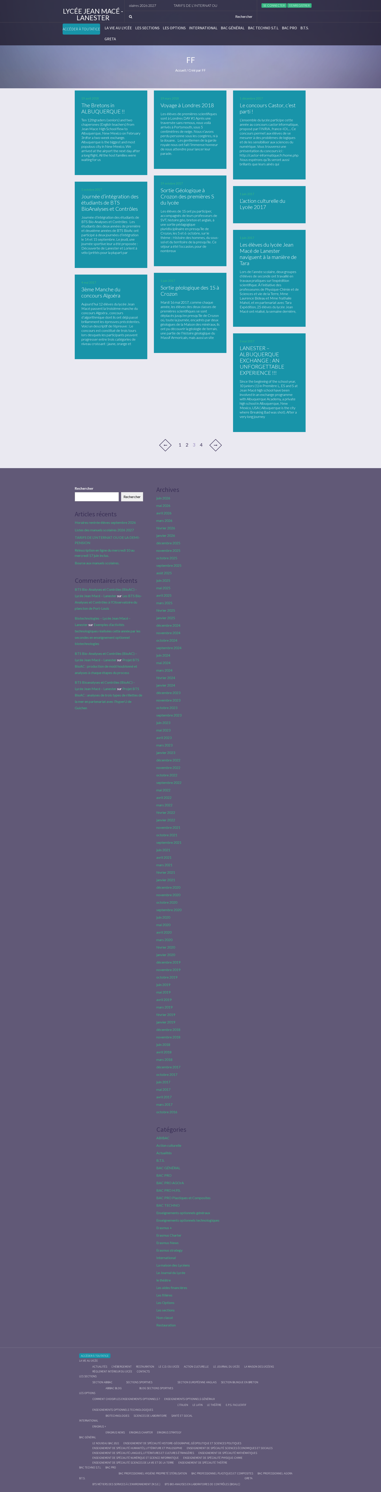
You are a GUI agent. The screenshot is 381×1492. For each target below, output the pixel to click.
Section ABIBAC (102, 1382)
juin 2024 (163, 655)
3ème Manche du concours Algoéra (100, 292)
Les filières (164, 1295)
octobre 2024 (166, 640)
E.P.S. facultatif (236, 1405)
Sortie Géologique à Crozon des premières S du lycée (187, 196)
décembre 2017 (168, 1067)
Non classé (164, 1317)
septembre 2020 (168, 910)
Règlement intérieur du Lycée (112, 1371)
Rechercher (84, 488)
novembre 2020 (168, 895)
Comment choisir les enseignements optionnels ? (126, 1399)
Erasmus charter (141, 1432)
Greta (110, 39)
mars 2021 (164, 865)
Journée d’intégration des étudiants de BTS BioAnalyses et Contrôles (109, 202)
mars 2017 (164, 1104)
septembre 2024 (168, 648)
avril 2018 (164, 1052)
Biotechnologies (117, 1416)
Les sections (147, 28)
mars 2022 (164, 805)
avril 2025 (164, 595)
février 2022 (165, 812)
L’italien (182, 1405)
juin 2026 (163, 498)
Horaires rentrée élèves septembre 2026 (105, 522)
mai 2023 (163, 730)
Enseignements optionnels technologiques (187, 1220)
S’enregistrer (299, 5)
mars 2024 (164, 670)
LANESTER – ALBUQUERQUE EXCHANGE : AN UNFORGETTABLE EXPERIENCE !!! (262, 360)
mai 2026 (163, 505)
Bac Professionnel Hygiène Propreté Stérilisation (153, 1473)
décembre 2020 (168, 887)
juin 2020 (163, 917)
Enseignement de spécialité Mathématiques (227, 1453)
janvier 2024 (165, 685)
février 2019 (165, 1014)
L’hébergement (122, 1366)
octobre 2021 (166, 835)
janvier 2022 (165, 820)
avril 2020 (164, 932)
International (203, 28)
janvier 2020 (165, 955)
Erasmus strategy (169, 1250)
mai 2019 (163, 992)
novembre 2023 (168, 700)
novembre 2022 (168, 767)
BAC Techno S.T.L (263, 28)
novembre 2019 (168, 970)
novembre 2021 (168, 827)
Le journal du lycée (226, 1366)
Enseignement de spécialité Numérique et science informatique (135, 1458)
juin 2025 (163, 580)
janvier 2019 (165, 1022)
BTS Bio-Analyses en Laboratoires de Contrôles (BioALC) (202, 1484)
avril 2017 (164, 1097)
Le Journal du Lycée (170, 1272)
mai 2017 (163, 1089)
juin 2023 (163, 722)
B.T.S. (304, 28)
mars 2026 (164, 520)
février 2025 (165, 610)
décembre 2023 (168, 693)
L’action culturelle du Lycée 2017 (262, 204)
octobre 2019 (166, 977)
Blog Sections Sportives (156, 1388)
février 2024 (165, 678)
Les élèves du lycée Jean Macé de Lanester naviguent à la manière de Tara (268, 253)
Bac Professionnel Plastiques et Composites (222, 1473)
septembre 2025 (168, 565)
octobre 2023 (166, 707)
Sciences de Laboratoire (150, 1416)
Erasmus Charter (168, 1235)
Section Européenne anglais (197, 1382)
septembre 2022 (168, 782)
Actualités (164, 1153)
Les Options (174, 28)
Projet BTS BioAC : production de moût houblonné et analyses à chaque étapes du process (107, 666)
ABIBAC (163, 1138)
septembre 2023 (168, 715)
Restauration (166, 1325)
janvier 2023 (165, 752)
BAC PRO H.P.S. (168, 1190)
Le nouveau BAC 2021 (105, 1443)
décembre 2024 (168, 625)
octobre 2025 (166, 558)
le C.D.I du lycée (169, 1366)
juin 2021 (163, 850)
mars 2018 (164, 1059)
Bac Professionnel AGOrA (275, 1473)
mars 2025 (164, 603)
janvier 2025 (165, 618)
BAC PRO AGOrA (170, 1183)
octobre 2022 (166, 775)
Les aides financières (171, 1287)
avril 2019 (164, 999)
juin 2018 (163, 1044)
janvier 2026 (165, 535)
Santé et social (181, 1416)
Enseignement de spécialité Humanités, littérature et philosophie (137, 1448)
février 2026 (165, 528)
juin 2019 (163, 984)
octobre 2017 (166, 1074)
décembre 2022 (168, 760)
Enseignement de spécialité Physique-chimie (213, 1458)
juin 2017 (163, 1082)
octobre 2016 (166, 1112)
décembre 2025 (168, 543)
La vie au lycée (118, 28)
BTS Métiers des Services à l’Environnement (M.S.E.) (126, 1484)
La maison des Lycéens (173, 1265)
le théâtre (163, 1280)
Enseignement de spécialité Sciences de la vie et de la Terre (133, 1462)
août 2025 (164, 573)
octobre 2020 (166, 902)
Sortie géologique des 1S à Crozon (190, 290)
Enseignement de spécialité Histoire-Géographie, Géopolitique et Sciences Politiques (182, 1443)
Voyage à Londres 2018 (187, 105)
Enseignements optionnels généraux (183, 1213)
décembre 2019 (168, 962)
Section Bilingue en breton (239, 1382)
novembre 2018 (168, 1037)
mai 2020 (163, 925)
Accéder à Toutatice (81, 29)
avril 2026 (164, 513)
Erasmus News (167, 1243)
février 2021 (165, 872)
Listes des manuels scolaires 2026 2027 (104, 530)
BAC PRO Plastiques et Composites (183, 1198)
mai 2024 (163, 663)
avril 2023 (164, 737)
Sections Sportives (139, 1382)
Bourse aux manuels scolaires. (97, 563)
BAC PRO (289, 28)
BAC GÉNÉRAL (233, 28)
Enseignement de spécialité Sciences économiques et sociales (230, 1448)
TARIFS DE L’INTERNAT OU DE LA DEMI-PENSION (185, 5)
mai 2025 (163, 588)
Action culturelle (168, 1145)
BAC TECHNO (168, 1205)
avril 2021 (164, 857)
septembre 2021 (168, 842)
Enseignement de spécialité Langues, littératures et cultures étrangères (143, 1453)
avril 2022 (164, 797)
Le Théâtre (214, 1405)
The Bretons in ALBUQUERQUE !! (103, 108)
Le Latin (197, 1405)
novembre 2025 (168, 550)
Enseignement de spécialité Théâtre (202, 1462)
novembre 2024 (168, 633)
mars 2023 (164, 745)
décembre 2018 (168, 1029)
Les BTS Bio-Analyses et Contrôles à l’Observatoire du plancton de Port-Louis (108, 602)
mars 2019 (164, 1007)
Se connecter (274, 5)
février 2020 (165, 947)
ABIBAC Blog (114, 1388)
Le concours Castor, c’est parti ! (268, 108)
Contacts (143, 1371)
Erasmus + (164, 1228)
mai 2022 (163, 790)
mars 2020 (164, 940)
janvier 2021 (165, 880)
